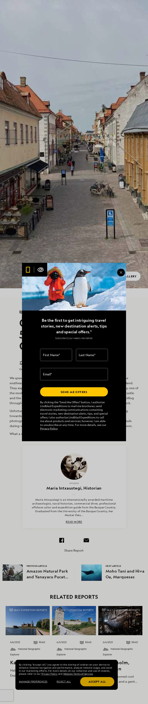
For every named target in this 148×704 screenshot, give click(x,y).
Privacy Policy (48, 428)
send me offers (74, 392)
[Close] (121, 272)
